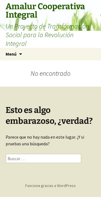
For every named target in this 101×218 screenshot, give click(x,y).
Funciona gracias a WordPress (50, 185)
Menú (11, 54)
